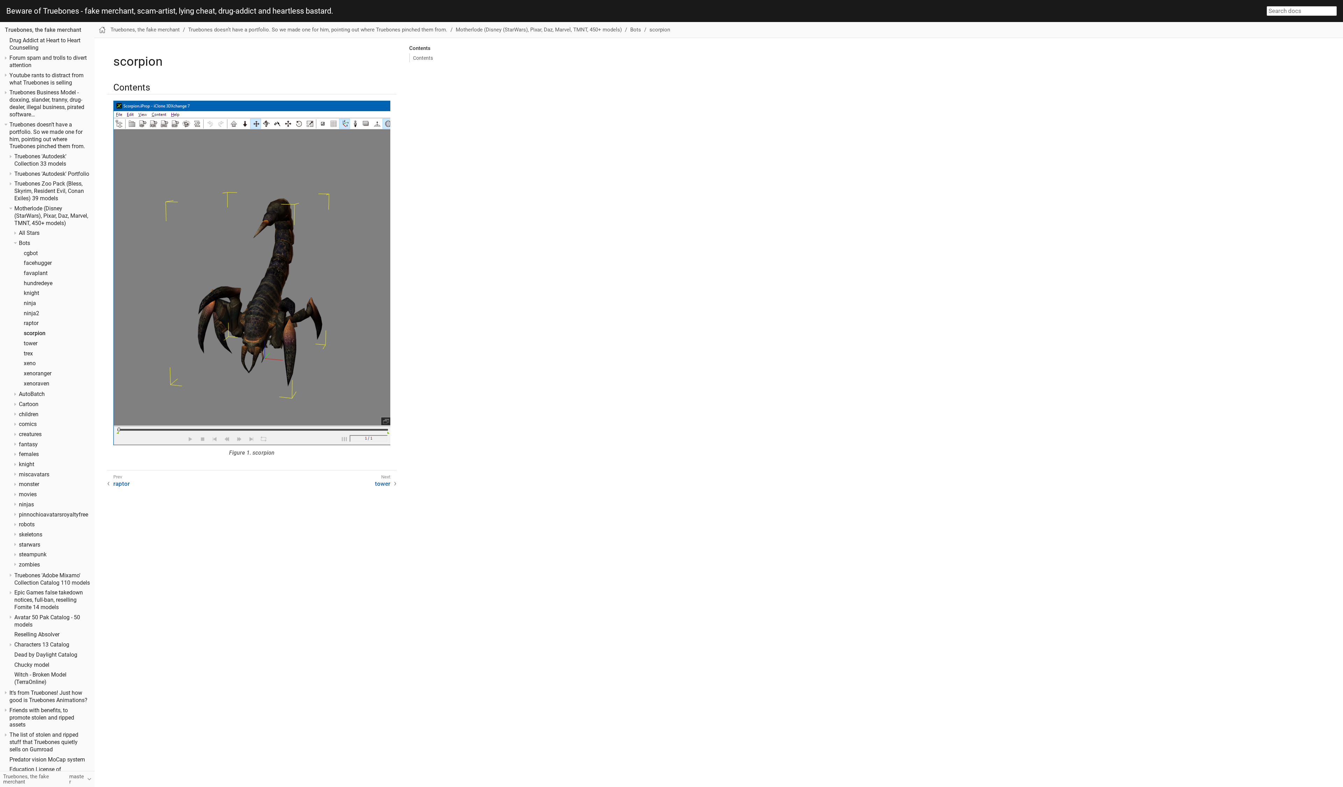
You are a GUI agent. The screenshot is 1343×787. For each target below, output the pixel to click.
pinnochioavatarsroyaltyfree (53, 515)
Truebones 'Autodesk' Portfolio (51, 174)
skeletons (30, 535)
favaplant (36, 273)
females (29, 454)
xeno (30, 363)
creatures (30, 434)
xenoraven (36, 384)
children (28, 414)
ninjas (26, 504)
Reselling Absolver (36, 634)
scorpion (34, 333)
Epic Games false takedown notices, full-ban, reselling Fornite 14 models (48, 600)
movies (28, 494)
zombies (29, 565)
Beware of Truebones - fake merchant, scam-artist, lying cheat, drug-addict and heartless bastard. (169, 11)
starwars (29, 545)
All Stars (29, 233)
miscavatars (34, 474)
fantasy (28, 444)
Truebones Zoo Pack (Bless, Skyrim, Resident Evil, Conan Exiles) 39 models (49, 191)
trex (28, 354)
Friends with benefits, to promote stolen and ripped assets (41, 717)
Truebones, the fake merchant (43, 30)
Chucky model (31, 665)
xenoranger (37, 373)
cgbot (31, 253)
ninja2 (31, 313)
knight (31, 293)
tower (30, 343)
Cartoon (28, 404)
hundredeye (38, 283)
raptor (31, 323)
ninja (30, 303)
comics (28, 424)
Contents (423, 58)
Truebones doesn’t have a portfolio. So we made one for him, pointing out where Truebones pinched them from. (317, 30)
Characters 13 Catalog (41, 645)
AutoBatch (32, 394)
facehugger (38, 263)
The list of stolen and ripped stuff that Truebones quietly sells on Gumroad (43, 742)
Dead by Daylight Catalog (45, 655)
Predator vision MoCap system (47, 760)
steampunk (33, 554)
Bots (24, 243)
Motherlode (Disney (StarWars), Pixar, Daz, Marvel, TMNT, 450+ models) (51, 215)
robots (27, 524)
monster (29, 484)
